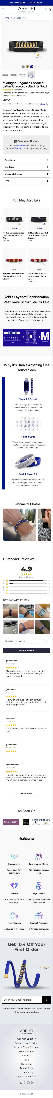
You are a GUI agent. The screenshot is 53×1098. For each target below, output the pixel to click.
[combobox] (47, 641)
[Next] (45, 525)
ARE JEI (29, 1094)
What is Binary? (26, 1051)
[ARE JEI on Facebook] (24, 1083)
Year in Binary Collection (26, 1043)
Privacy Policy (26, 1072)
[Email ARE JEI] (21, 1083)
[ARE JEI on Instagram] (28, 1083)
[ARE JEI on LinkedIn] (32, 1083)
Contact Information (26, 1076)
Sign (11, 3)
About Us (26, 1055)
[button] (12, 90)
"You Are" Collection (26, 1039)
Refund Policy (26, 1068)
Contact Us (26, 1064)
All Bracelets (19, 18)
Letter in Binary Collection (26, 1047)
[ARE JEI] (26, 9)
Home (6, 18)
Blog (26, 1060)
